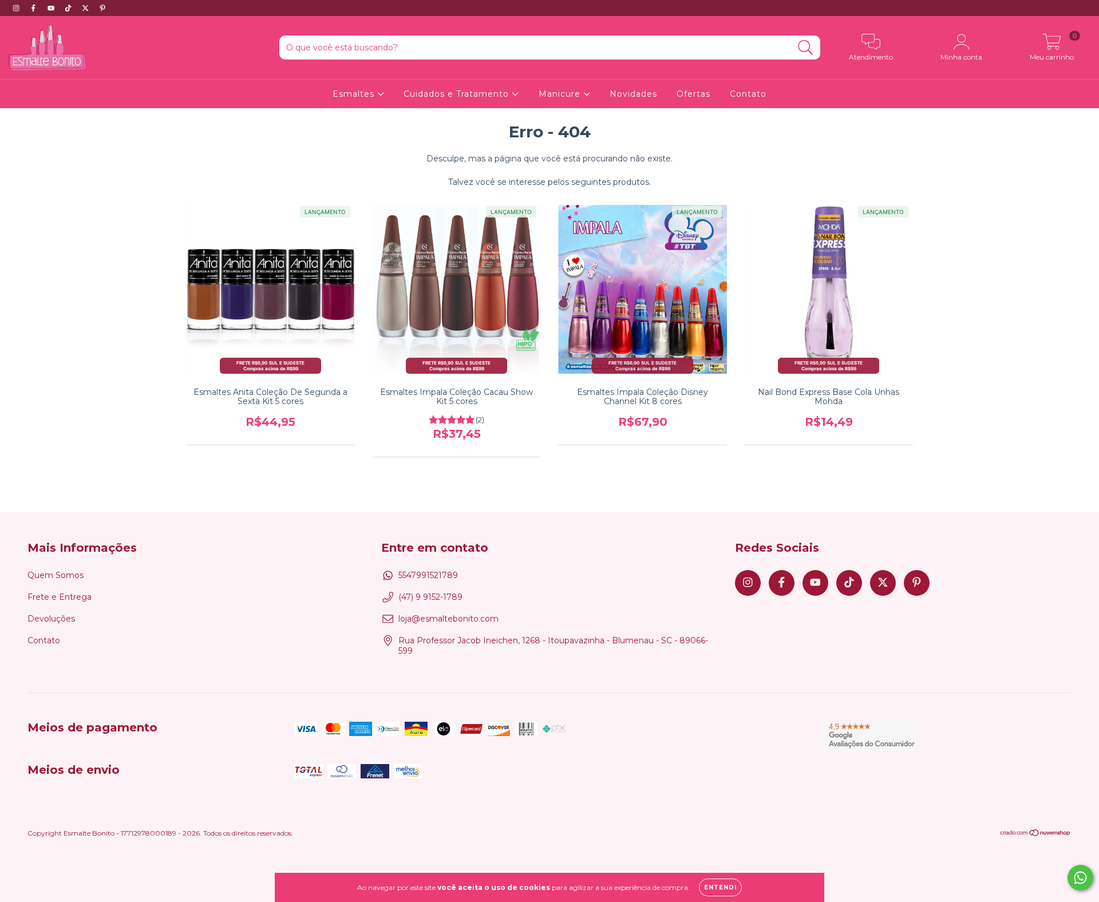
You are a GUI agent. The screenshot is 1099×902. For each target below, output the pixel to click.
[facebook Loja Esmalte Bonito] (34, 8)
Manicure (561, 94)
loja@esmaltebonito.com (448, 619)
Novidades (633, 94)
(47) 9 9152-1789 (430, 597)
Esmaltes (355, 94)
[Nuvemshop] (1036, 834)
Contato (748, 94)
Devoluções (51, 619)
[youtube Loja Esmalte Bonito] (52, 8)
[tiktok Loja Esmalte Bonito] (69, 8)
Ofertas (693, 94)
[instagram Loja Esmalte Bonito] (17, 8)
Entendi (720, 887)
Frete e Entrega (59, 597)
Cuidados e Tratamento (458, 94)
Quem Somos (55, 575)
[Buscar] (805, 47)
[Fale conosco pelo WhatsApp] (1080, 878)
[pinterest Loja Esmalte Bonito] (102, 8)
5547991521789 (428, 575)
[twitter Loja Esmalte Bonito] (86, 8)
